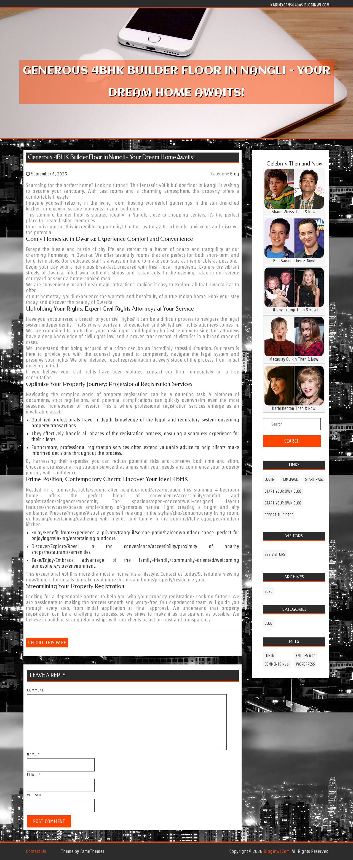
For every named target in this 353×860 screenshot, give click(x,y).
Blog (234, 173)
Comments (277, 664)
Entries (306, 655)
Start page (314, 479)
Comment (35, 690)
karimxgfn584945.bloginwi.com (300, 4)
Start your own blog (283, 491)
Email (34, 775)
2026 (268, 591)
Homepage (290, 479)
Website (34, 795)
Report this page (47, 642)
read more (105, 579)
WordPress (305, 664)
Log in (269, 479)
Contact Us (36, 851)
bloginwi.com (277, 851)
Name (33, 754)
